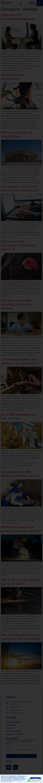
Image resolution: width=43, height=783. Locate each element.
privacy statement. (6, 781)
